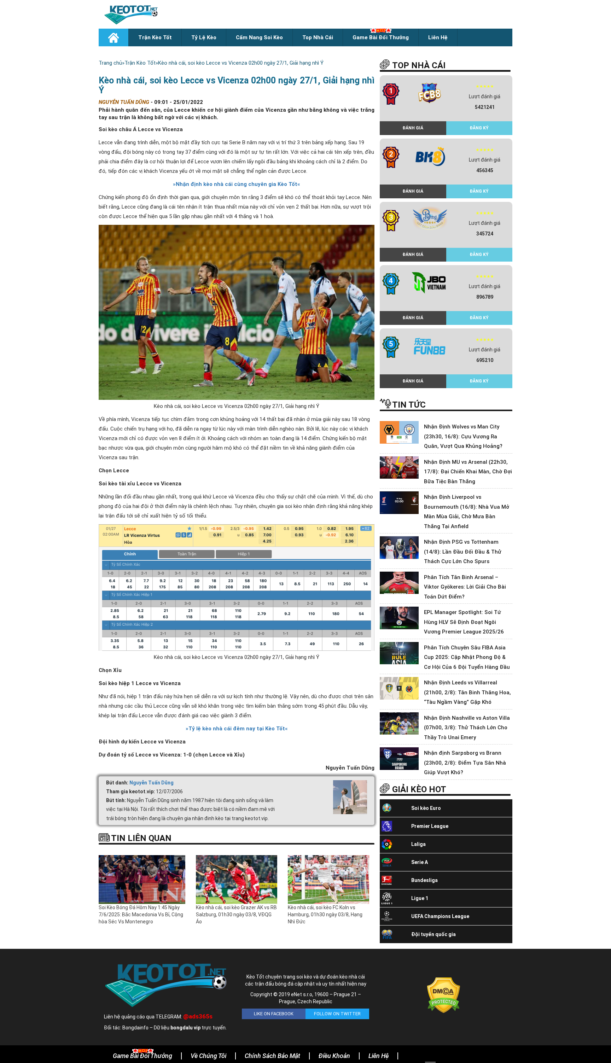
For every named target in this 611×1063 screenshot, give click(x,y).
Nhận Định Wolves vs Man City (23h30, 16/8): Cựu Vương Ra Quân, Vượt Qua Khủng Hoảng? (463, 436)
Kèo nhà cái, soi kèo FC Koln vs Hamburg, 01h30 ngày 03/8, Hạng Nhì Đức (325, 914)
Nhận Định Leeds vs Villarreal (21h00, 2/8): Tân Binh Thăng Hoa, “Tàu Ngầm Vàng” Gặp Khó (467, 692)
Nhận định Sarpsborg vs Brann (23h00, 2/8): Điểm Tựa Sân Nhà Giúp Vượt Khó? (465, 763)
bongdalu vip (185, 1027)
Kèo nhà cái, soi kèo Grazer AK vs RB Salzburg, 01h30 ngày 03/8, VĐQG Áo (236, 914)
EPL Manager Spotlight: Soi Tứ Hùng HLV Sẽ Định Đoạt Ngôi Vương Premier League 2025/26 (464, 622)
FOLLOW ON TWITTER (337, 1013)
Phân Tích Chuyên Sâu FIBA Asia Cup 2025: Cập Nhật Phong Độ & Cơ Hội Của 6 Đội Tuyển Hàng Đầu (467, 657)
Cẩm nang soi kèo (259, 37)
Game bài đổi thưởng (381, 37)
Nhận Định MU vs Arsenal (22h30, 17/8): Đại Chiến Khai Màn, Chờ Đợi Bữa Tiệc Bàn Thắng (468, 472)
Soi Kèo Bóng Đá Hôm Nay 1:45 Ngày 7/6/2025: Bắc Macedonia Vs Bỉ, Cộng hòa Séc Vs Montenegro (141, 914)
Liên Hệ (438, 37)
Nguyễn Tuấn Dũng (151, 782)
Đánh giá (412, 127)
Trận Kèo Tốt (155, 37)
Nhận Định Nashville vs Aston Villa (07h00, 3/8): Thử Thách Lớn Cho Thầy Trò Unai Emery (467, 728)
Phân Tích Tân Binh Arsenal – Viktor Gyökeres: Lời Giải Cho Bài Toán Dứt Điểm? (465, 587)
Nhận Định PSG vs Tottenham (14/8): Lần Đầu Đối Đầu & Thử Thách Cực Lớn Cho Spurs (462, 552)
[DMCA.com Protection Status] (443, 995)
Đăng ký (479, 127)
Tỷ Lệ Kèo (203, 37)
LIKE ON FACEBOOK (273, 1013)
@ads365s (198, 1016)
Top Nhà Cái (317, 37)
